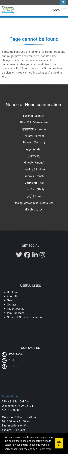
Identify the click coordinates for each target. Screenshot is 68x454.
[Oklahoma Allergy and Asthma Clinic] (8, 9)
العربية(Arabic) (34, 149)
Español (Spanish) (34, 115)
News (10, 300)
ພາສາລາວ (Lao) (34, 183)
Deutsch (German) (34, 142)
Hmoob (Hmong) (34, 162)
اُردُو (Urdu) (34, 196)
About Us (12, 296)
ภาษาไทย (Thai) (34, 189)
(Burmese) (34, 156)
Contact (11, 304)
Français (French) (34, 176)
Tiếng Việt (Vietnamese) (34, 122)
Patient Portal (15, 308)
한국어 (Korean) (34, 136)
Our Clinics (13, 292)
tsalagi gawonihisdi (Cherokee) (34, 203)
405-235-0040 (15, 354)
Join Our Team (15, 313)
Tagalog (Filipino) (34, 169)
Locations (14, 366)
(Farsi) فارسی (34, 209)
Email (11, 360)
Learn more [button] (45, 449)
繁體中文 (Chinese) (34, 129)
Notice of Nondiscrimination (33, 104)
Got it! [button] (59, 443)
